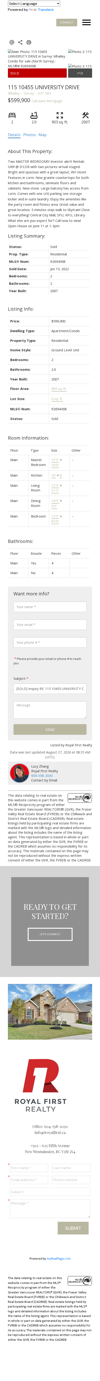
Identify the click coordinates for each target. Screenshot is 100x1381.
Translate (46, 9)
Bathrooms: (20, 541)
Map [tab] (43, 134)
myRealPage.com (59, 1259)
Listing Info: (21, 309)
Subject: (19, 678)
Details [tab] (14, 134)
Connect (66, 22)
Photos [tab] (29, 134)
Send (50, 729)
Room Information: (28, 438)
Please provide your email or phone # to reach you (47, 661)
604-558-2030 (42, 775)
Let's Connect (50, 934)
